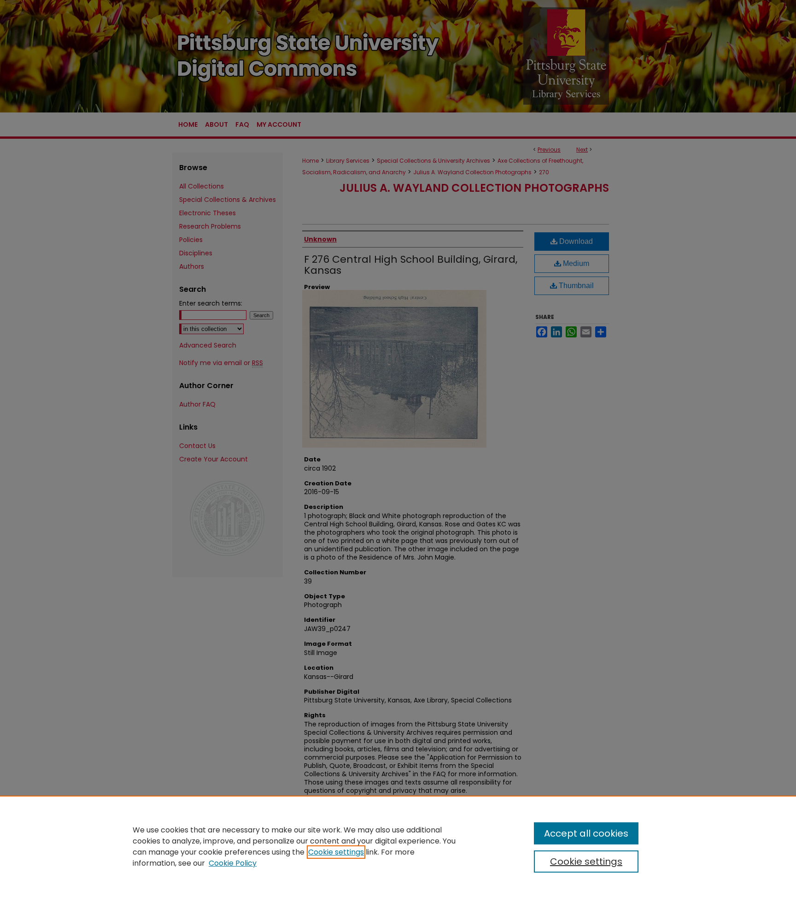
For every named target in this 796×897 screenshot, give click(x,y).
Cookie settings (336, 852)
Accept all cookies (586, 833)
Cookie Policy (233, 863)
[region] (398, 846)
